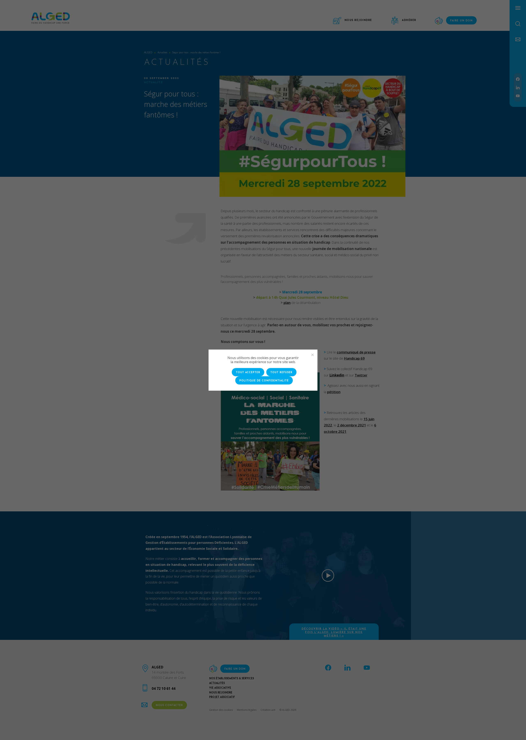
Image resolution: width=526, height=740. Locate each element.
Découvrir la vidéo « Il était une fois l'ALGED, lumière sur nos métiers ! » (334, 632)
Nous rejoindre (220, 692)
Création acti (268, 710)
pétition (333, 391)
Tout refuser (281, 372)
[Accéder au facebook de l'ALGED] (518, 78)
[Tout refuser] (312, 355)
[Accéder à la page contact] (517, 39)
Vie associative (220, 688)
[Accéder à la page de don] (439, 21)
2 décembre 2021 (351, 425)
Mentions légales (246, 710)
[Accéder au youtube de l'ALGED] (518, 95)
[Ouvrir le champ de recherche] (518, 24)
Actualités (217, 683)
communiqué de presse (356, 352)
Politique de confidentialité (264, 381)
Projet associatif (222, 697)
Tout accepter (248, 372)
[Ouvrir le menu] (518, 8)
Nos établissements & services (231, 678)
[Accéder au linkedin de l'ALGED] (518, 87)
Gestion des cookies (221, 710)
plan (287, 302)
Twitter (361, 375)
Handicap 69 (354, 358)
